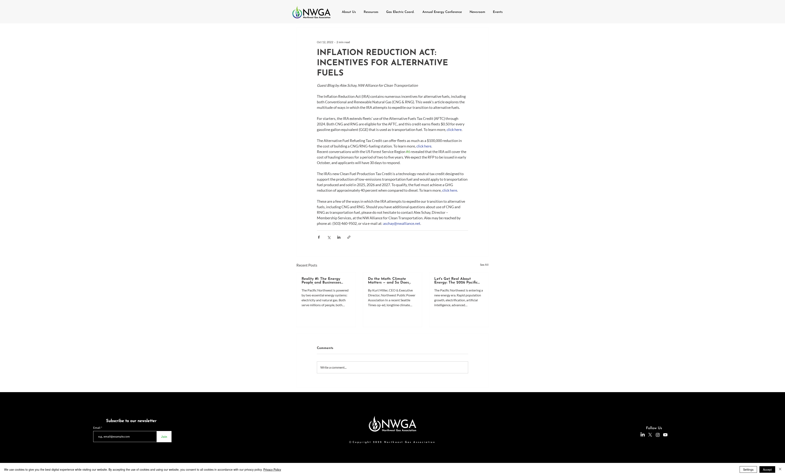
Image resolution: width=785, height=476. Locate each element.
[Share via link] (349, 237)
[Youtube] (665, 434)
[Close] (780, 469)
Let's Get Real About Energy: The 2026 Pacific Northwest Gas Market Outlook (456, 281)
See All (484, 264)
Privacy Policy (272, 469)
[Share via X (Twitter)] (329, 237)
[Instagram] (657, 434)
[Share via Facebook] (319, 237)
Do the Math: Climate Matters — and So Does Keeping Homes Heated (389, 281)
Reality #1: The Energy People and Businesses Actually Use (321, 281)
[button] (371, 12)
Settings (748, 469)
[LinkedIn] (642, 434)
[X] (650, 434)
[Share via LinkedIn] (339, 237)
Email (97, 427)
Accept (767, 469)
